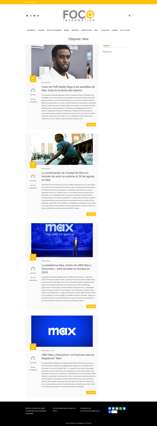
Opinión (115, 30)
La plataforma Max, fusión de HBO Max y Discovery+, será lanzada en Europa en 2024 (67, 269)
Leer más (91, 124)
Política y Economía (54, 30)
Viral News (80, 423)
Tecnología (105, 30)
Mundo (66, 30)
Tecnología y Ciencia (48, 350)
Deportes (75, 30)
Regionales (31, 30)
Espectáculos (86, 30)
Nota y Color (125, 30)
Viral (96, 30)
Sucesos (41, 30)
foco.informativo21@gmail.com (90, 411)
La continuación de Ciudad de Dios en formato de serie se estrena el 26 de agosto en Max (68, 176)
